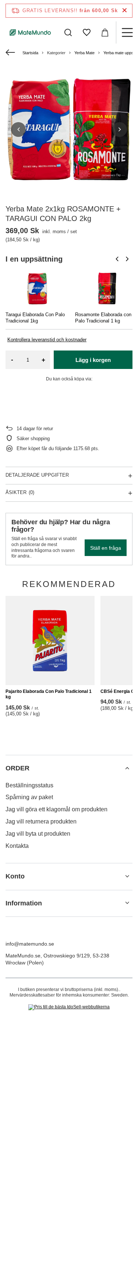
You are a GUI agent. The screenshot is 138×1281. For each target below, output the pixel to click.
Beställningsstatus (29, 785)
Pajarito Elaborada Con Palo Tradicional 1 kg (49, 694)
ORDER (17, 768)
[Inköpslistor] (86, 32)
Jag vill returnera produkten (41, 821)
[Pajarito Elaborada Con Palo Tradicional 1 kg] (50, 640)
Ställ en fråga (105, 548)
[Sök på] (68, 32)
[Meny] (127, 32)
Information (24, 903)
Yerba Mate (84, 53)
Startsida (30, 53)
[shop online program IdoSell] (69, 1007)
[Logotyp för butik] (30, 32)
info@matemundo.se (30, 944)
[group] (69, 129)
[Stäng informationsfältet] (125, 10)
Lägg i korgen (93, 360)
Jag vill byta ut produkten (38, 834)
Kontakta (17, 846)
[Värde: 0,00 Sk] (105, 32)
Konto (15, 876)
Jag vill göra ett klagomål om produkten (56, 809)
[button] (18, 129)
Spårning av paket (29, 797)
